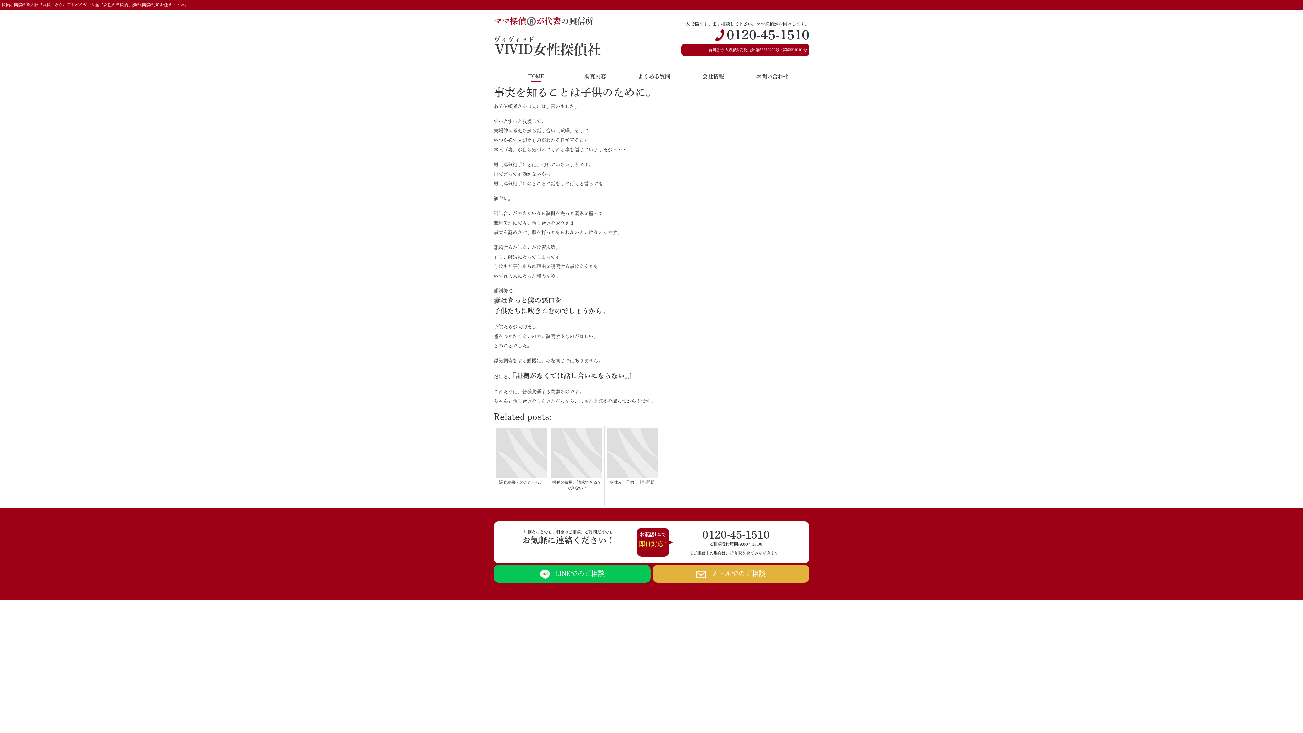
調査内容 (595, 76)
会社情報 (713, 76)
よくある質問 (654, 76)
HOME (536, 76)
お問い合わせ (772, 76)
